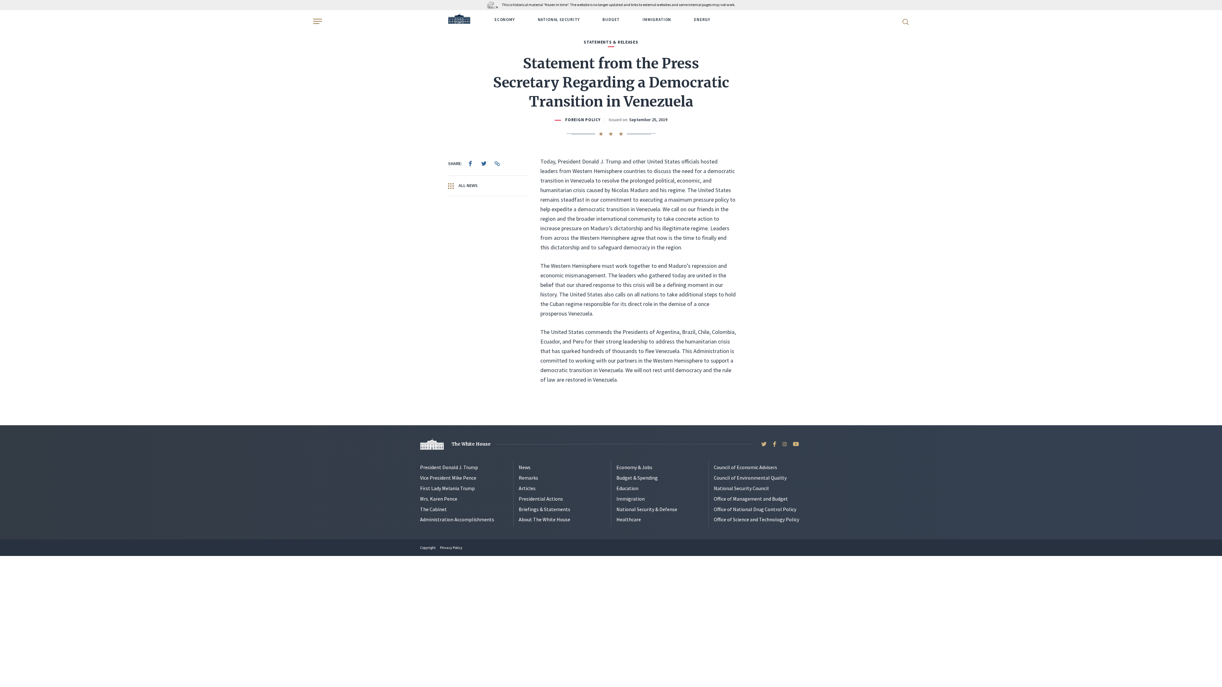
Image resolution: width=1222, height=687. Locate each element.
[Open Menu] (317, 21)
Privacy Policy (451, 547)
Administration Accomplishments (457, 519)
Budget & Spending (637, 478)
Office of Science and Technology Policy (756, 519)
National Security (559, 19)
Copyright (428, 547)
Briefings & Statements (544, 509)
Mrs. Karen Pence (438, 499)
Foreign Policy (582, 119)
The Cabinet (433, 509)
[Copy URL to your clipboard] (497, 163)
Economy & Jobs (634, 467)
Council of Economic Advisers (745, 467)
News (524, 467)
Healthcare (628, 519)
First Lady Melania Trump (447, 488)
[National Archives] (494, 4)
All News (468, 185)
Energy (702, 19)
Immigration (657, 19)
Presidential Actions (541, 499)
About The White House (544, 519)
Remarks (528, 478)
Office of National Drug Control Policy (755, 509)
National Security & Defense (646, 509)
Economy (505, 19)
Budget (611, 19)
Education (627, 488)
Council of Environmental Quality (750, 478)
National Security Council (741, 488)
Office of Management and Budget (751, 499)
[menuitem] (470, 163)
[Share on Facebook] (470, 163)
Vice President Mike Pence (448, 478)
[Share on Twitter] (484, 163)
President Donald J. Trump (449, 467)
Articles (527, 488)
